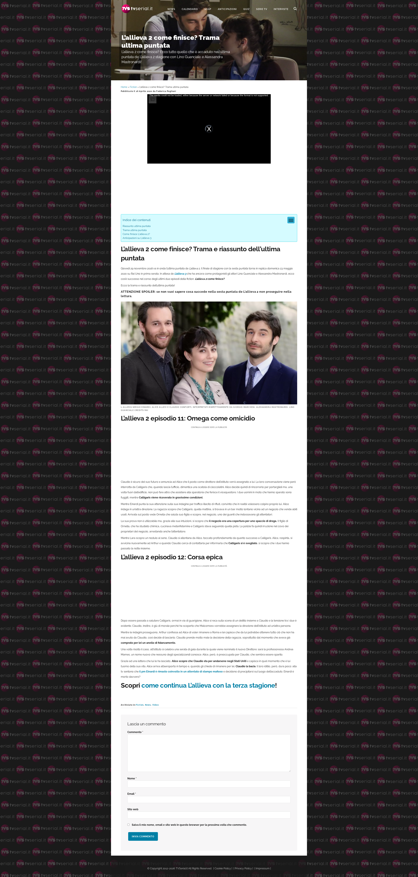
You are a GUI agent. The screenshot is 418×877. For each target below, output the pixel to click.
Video (155, 705)
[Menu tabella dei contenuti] (291, 220)
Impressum (263, 868)
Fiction (133, 87)
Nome (132, 778)
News (148, 705)
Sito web (132, 809)
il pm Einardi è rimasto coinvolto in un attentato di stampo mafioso (181, 671)
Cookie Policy (223, 868)
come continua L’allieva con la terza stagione (208, 685)
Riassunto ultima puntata (137, 226)
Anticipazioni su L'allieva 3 (137, 238)
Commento (135, 732)
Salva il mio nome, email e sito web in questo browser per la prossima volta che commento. (189, 824)
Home (124, 87)
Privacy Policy (243, 868)
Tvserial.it (137, 9)
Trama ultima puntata (135, 230)
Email (131, 793)
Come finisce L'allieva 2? (136, 234)
